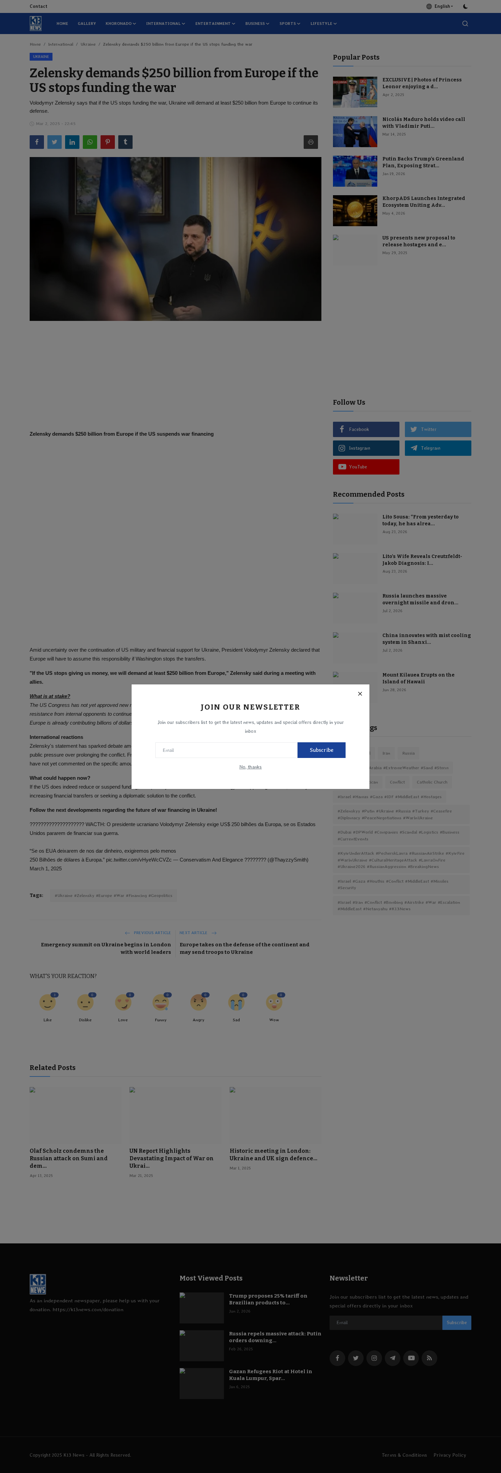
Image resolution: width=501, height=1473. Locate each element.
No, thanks (250, 767)
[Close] (360, 694)
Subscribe (321, 750)
